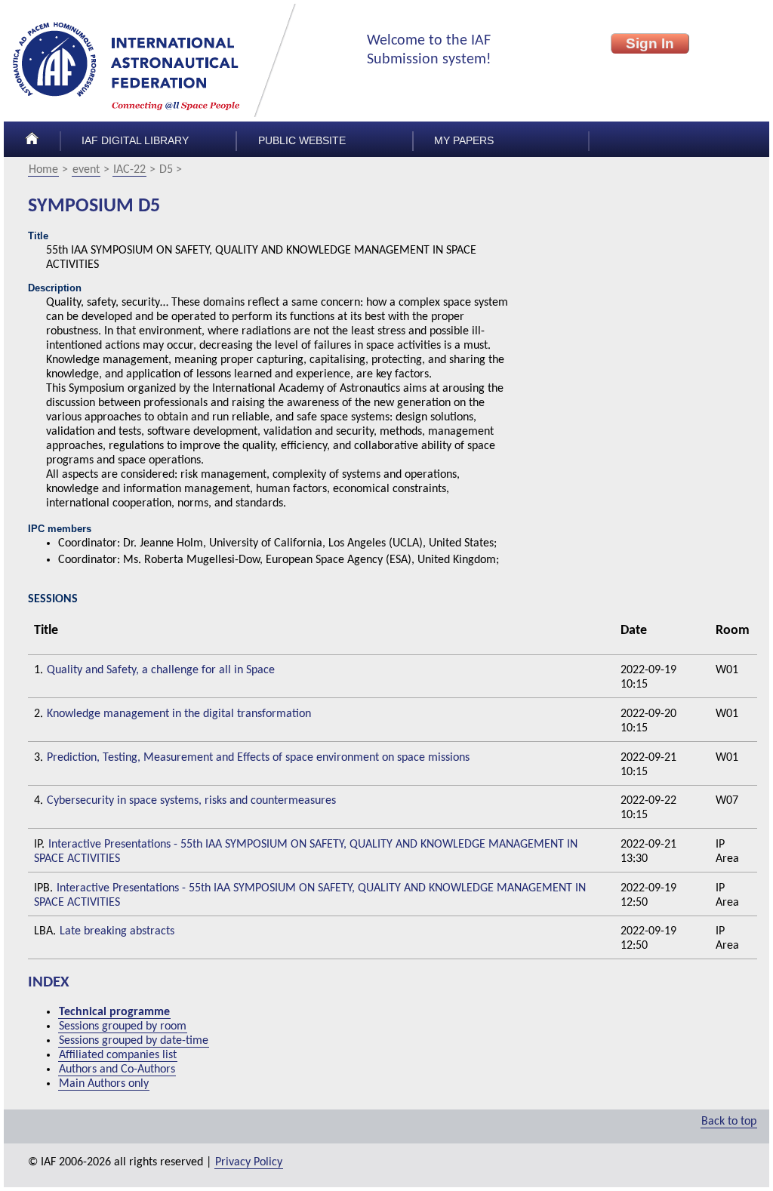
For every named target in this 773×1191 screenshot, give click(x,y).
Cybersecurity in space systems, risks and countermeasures (191, 801)
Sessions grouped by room (122, 1026)
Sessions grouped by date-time (133, 1041)
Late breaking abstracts (117, 931)
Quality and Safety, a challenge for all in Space (161, 670)
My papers (464, 140)
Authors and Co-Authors (117, 1069)
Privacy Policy (248, 1162)
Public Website (302, 140)
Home (43, 170)
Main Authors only (104, 1084)
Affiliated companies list (118, 1055)
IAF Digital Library (135, 140)
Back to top (728, 1122)
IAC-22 (129, 170)
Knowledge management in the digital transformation (179, 714)
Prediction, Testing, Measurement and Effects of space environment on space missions (258, 758)
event (86, 170)
